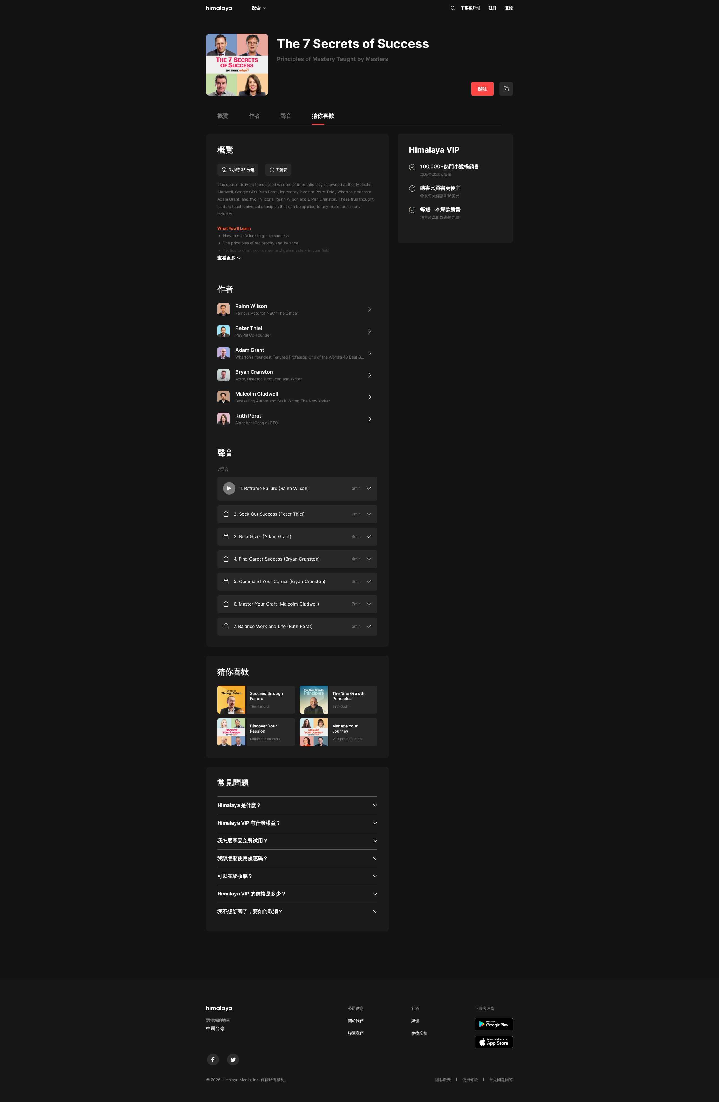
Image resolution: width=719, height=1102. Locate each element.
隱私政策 (443, 1079)
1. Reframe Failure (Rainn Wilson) (274, 488)
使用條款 (470, 1079)
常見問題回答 (501, 1079)
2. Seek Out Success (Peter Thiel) (269, 514)
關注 (482, 89)
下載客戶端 (470, 7)
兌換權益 (419, 1033)
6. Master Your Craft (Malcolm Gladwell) (276, 604)
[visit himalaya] (219, 8)
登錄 (509, 7)
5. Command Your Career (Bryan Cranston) (280, 581)
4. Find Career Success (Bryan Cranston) (277, 559)
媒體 (415, 1020)
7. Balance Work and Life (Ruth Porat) (273, 626)
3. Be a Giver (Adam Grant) (263, 536)
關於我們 (356, 1020)
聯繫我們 (356, 1033)
